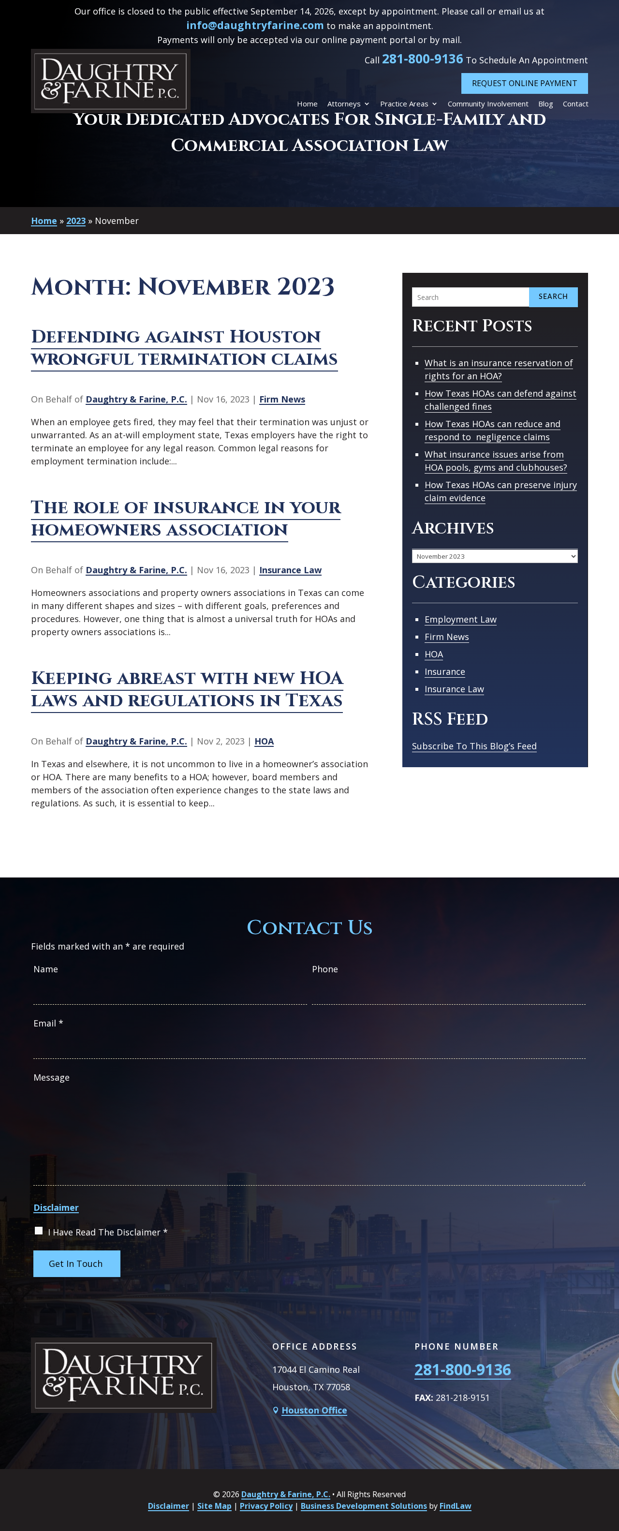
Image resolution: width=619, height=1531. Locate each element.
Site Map (214, 1506)
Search (553, 297)
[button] (609, 1461)
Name (45, 969)
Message (51, 1077)
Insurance (445, 671)
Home (307, 104)
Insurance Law (290, 570)
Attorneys (344, 104)
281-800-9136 (422, 58)
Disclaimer (56, 1207)
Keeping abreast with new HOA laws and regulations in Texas (187, 689)
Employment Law (461, 619)
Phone (325, 969)
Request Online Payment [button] (524, 83)
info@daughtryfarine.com (255, 25)
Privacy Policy (266, 1506)
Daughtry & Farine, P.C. (136, 399)
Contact (576, 104)
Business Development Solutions (364, 1506)
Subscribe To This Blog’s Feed (474, 746)
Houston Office (314, 1410)
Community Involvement (488, 104)
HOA (264, 741)
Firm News (282, 399)
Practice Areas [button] (404, 104)
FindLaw (456, 1506)
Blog (545, 104)
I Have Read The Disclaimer (108, 1232)
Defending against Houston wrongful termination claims (184, 348)
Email (48, 1023)
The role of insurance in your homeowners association (185, 518)
